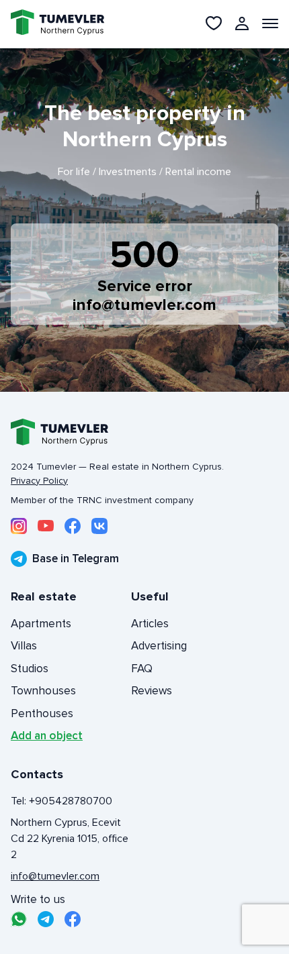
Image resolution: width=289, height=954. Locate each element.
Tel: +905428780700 (61, 801)
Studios (29, 668)
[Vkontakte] (99, 526)
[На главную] (50, 23)
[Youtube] (46, 526)
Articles (150, 624)
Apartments (41, 624)
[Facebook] (73, 526)
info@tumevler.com (144, 305)
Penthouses (42, 713)
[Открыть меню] (270, 23)
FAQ (142, 668)
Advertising (159, 646)
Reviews (151, 691)
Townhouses (43, 691)
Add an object (47, 736)
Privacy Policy (39, 480)
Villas (24, 646)
